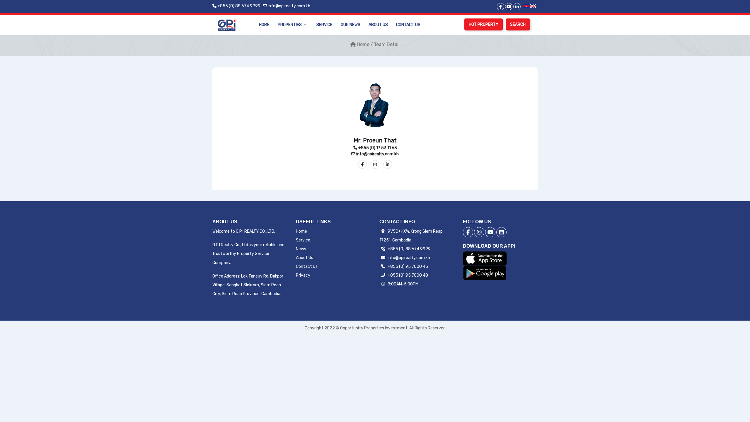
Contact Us (408, 24)
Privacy (303, 275)
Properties (290, 24)
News (301, 248)
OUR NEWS (350, 24)
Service (324, 24)
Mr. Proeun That (375, 140)
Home (264, 24)
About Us (378, 24)
